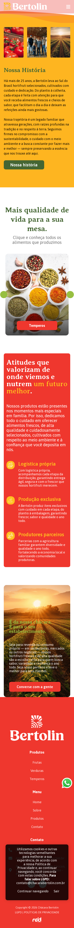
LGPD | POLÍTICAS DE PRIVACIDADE (37, 912)
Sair (56, 891)
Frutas (37, 762)
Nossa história (24, 164)
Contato (37, 827)
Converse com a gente (35, 687)
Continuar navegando (32, 891)
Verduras (37, 771)
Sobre (37, 810)
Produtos (37, 818)
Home (37, 802)
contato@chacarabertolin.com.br (40, 883)
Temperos (37, 779)
